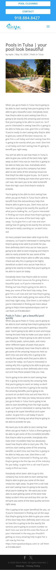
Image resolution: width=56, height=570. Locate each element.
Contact (28, 11)
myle (10, 54)
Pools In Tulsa (37, 54)
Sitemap (20, 566)
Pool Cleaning (28, 3)
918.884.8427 (27, 17)
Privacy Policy (33, 566)
